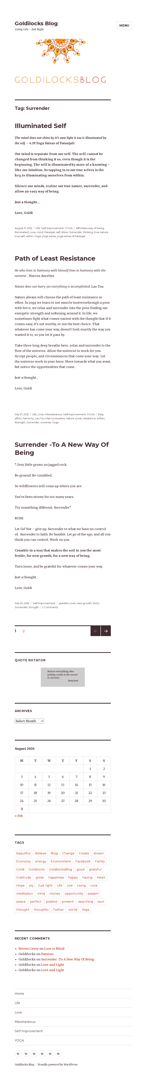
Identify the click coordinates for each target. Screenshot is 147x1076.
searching (85, 901)
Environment (61, 861)
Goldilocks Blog (36, 23)
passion (93, 893)
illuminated (22, 232)
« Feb (19, 816)
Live (70, 885)
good (81, 869)
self (58, 232)
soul (101, 901)
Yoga (37, 236)
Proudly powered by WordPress (58, 1064)
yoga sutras (49, 236)
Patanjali (49, 232)
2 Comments (50, 607)
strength (20, 422)
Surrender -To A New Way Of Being (67, 959)
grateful (63, 603)
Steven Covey (29, 948)
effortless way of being (90, 228)
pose (78, 418)
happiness (56, 877)
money (55, 893)
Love (33, 232)
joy (31, 885)
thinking (88, 232)
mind (40, 232)
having (87, 877)
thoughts (41, 909)
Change (68, 853)
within (29, 236)
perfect (36, 901)
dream (99, 853)
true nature (101, 232)
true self (20, 236)
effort (18, 418)
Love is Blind (54, 948)
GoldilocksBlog (60, 869)
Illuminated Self (40, 126)
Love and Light (52, 965)
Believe (40, 853)
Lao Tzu (39, 418)
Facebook (83, 861)
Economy (23, 861)
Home (19, 993)
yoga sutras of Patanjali (71, 236)
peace (21, 901)
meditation (24, 893)
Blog (54, 853)
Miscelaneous (53, 414)
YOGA (69, 228)
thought (34, 607)
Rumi (96, 603)
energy (40, 861)
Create (84, 853)
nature (70, 418)
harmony (28, 418)
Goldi (20, 869)
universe (45, 422)
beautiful (23, 853)
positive (51, 901)
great (40, 877)
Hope (20, 885)
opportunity (74, 893)
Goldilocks (37, 869)
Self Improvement (52, 228)
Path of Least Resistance (55, 258)
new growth (84, 603)
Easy (101, 414)
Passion (47, 954)
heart (101, 877)
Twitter (58, 909)
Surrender (75, 232)
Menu (124, 25)
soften (101, 418)
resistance (89, 418)
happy (73, 877)
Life (38, 228)
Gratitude (23, 877)
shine (64, 232)
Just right (45, 885)
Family (100, 861)
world (72, 909)
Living (81, 885)
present (68, 901)
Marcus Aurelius (55, 418)
